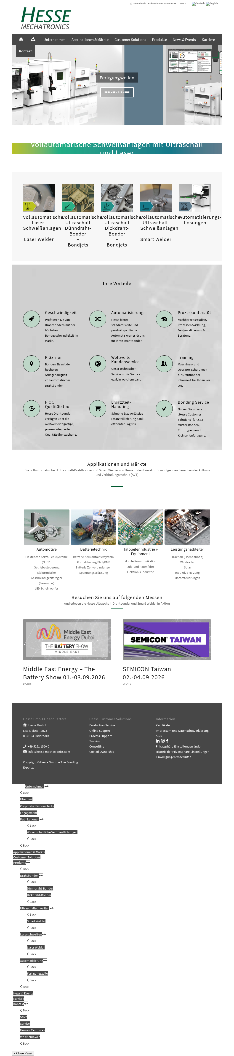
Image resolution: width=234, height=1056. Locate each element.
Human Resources (32, 1030)
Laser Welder (36, 947)
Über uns (26, 799)
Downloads (139, 3)
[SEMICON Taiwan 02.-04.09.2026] (167, 639)
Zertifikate (163, 725)
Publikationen (29, 819)
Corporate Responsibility (37, 806)
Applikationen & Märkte (29, 852)
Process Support (100, 736)
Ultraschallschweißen (34, 908)
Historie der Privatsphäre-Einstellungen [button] (182, 752)
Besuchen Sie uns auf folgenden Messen (117, 597)
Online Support (99, 731)
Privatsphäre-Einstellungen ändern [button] (179, 746)
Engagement (28, 813)
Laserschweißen (31, 934)
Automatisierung (31, 961)
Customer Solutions (26, 857)
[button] (45, 786)
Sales (23, 1017)
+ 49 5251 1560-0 (176, 3)
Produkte (19, 862)
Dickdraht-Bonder (39, 895)
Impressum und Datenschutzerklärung (182, 731)
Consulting (96, 746)
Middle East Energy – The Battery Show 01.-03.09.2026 (64, 673)
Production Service (102, 725)
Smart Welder (36, 921)
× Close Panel (22, 1053)
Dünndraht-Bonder (40, 888)
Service (25, 1023)
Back (25, 793)
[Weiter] (218, 85)
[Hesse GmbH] (43, 20)
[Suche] (215, 51)
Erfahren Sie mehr (117, 92)
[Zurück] (16, 85)
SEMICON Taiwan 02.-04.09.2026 (147, 673)
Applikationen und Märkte (117, 464)
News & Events (23, 993)
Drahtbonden (29, 876)
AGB (159, 736)
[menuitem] (22, 39)
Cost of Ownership (101, 752)
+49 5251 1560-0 (38, 746)
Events (27, 683)
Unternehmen (34, 786)
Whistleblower (30, 1037)
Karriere (18, 999)
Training (94, 741)
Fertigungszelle (37, 973)
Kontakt (18, 1004)
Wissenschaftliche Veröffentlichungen (52, 832)
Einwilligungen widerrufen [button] (173, 757)
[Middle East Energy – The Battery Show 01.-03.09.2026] (67, 639)
